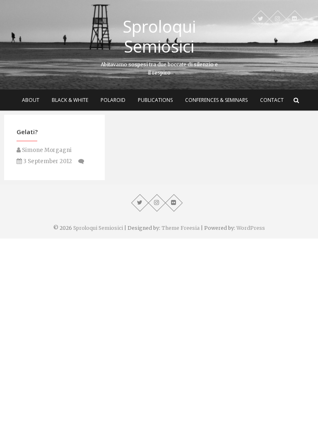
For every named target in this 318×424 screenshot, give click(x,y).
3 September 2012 (47, 161)
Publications (155, 100)
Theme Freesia (180, 228)
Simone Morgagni (46, 150)
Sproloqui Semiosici (159, 36)
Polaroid (113, 100)
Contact (272, 100)
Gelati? (27, 132)
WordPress (250, 228)
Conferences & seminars (216, 100)
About (30, 100)
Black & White (70, 100)
